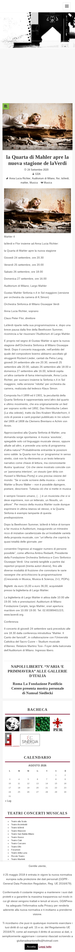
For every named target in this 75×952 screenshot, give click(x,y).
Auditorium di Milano (43, 178)
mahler (24, 182)
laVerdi (65, 178)
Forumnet (15, 850)
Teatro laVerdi (17, 827)
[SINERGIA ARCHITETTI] (30, 739)
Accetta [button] (31, 946)
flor (58, 178)
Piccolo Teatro (17, 856)
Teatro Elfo (16, 846)
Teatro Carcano (18, 843)
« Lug (8, 801)
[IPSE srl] (58, 723)
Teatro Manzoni (18, 831)
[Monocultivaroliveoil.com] (42, 723)
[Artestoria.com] (27, 723)
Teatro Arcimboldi (19, 824)
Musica (34, 182)
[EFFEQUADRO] (12, 739)
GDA (38, 174)
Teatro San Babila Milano (22, 834)
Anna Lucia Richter (19, 178)
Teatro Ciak (16, 840)
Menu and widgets (67, 6)
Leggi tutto (45, 946)
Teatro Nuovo (17, 837)
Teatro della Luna (19, 853)
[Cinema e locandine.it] (12, 723)
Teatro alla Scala (19, 821)
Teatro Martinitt (18, 859)
